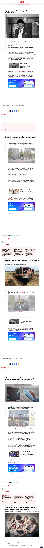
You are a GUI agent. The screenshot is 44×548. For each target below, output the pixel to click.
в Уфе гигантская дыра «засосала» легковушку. (18, 327)
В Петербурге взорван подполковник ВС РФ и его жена (6, 130)
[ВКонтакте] (16, 111)
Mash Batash (21, 292)
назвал (21, 52)
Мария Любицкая (11, 473)
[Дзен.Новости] (10, 111)
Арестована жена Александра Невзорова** (7, 514)
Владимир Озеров (11, 213)
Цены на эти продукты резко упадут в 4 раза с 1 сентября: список (30, 250)
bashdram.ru (13, 38)
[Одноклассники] (18, 111)
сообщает (28, 144)
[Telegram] (14, 111)
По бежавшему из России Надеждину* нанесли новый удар (18, 254)
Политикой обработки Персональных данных (23, 4)
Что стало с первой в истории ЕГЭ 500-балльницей (30, 130)
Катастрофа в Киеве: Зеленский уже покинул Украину (29, 254)
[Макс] (12, 111)
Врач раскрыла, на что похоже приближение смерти (7, 125)
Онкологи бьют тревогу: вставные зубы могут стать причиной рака (29, 126)
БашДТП (20, 163)
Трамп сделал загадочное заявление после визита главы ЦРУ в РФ (19, 130)
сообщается (31, 42)
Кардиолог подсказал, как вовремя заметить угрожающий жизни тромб (18, 250)
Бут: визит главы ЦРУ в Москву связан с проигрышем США (18, 126)
